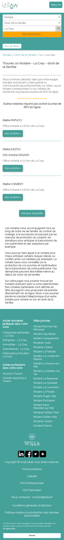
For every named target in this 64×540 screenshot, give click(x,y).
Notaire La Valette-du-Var (47, 372)
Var (41, 54)
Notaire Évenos (42, 425)
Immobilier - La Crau (15, 344)
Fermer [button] (32, 535)
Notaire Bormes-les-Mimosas (45, 328)
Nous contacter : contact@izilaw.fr (32, 497)
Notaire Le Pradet (44, 391)
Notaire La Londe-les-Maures (46, 357)
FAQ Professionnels (32, 483)
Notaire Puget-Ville (44, 396)
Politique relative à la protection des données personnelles (32, 514)
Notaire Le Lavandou (46, 387)
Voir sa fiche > (12, 133)
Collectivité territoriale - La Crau (16, 334)
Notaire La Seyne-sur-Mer (46, 365)
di (4, 25)
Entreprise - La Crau (15, 340)
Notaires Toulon (43, 421)
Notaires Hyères (43, 347)
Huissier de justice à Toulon (14, 379)
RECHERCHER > (32, 34)
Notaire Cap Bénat (44, 333)
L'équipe (32, 476)
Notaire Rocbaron (44, 400)
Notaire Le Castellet (45, 382)
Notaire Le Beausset (45, 378)
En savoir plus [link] (9, 529)
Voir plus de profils (32, 213)
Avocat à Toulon (12, 373)
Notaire (7, 54)
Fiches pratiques (32, 469)
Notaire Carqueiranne (46, 338)
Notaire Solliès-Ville (45, 416)
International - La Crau (16, 348)
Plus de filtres (12, 46)
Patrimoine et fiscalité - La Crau (16, 355)
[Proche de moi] (58, 29)
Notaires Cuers (42, 342)
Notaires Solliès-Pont (46, 412)
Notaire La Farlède (44, 351)
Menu (54, 4)
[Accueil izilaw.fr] (10, 9)
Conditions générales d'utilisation (32, 505)
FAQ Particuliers (32, 490)
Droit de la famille (25, 54)
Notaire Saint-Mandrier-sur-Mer (43, 406)
